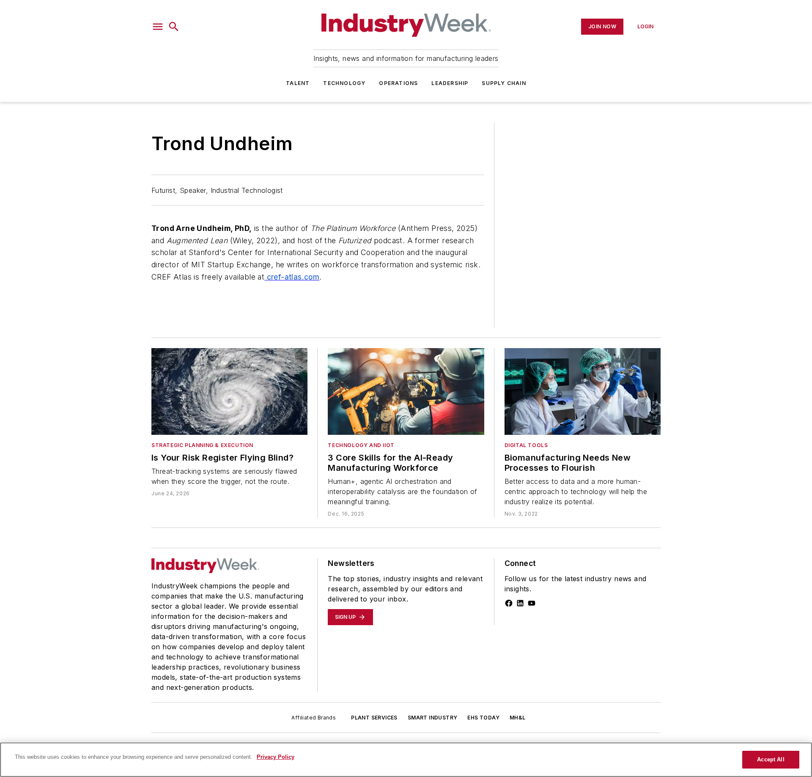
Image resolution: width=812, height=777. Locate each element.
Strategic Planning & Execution (202, 445)
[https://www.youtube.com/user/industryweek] (531, 603)
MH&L (518, 717)
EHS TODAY (483, 717)
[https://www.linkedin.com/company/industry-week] (520, 603)
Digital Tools (526, 445)
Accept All (770, 759)
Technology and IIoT (361, 445)
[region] (406, 759)
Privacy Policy (275, 757)
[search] (173, 26)
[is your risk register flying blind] (229, 391)
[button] (157, 26)
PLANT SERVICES (374, 717)
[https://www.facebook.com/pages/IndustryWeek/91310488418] (509, 603)
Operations (398, 83)
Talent (298, 83)
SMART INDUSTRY (433, 717)
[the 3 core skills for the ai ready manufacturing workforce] (406, 391)
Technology (344, 83)
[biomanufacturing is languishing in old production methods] (583, 391)
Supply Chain (504, 83)
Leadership (449, 83)
